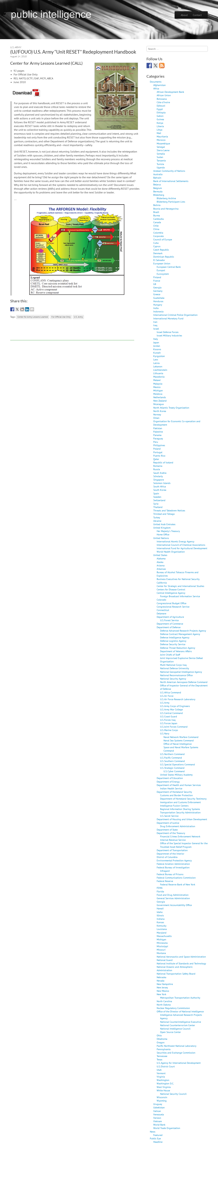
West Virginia (164, 1087)
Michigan (158, 390)
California (162, 582)
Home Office (163, 534)
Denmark (157, 253)
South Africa (159, 486)
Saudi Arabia (159, 472)
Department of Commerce (170, 623)
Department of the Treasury (171, 833)
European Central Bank (169, 266)
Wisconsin (162, 1097)
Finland (157, 277)
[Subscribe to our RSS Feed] (162, 65)
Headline (157, 1141)
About (184, 15)
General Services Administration (173, 898)
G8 (154, 284)
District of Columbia (167, 857)
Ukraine (157, 520)
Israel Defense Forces (167, 332)
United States (160, 555)
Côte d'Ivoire (163, 102)
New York (161, 994)
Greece (156, 294)
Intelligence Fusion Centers (174, 805)
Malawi (157, 380)
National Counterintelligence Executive (180, 1021)
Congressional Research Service (173, 606)
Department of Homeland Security (174, 791)
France (156, 280)
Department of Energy (168, 781)
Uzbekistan (159, 1107)
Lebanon (157, 366)
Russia (156, 469)
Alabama (161, 558)
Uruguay (157, 1104)
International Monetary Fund (168, 318)
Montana (161, 953)
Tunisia (160, 164)
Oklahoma (162, 1038)
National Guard (165, 960)
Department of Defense (169, 627)
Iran (155, 321)
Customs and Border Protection (176, 795)
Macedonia (159, 376)
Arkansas (161, 568)
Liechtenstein (160, 369)
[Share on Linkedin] (27, 309)
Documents (155, 81)
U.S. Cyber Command (174, 771)
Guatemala (158, 297)
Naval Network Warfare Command (181, 737)
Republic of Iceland (163, 462)
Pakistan (157, 428)
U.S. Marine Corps (169, 730)
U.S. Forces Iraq (168, 719)
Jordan (156, 345)
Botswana (162, 98)
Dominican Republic (163, 256)
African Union (164, 95)
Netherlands (159, 397)
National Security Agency (173, 678)
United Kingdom (161, 527)
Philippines (159, 445)
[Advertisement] (72, 332)
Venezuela (158, 1114)
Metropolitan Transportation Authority (180, 997)
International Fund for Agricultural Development (182, 548)
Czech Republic (161, 249)
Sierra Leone (163, 150)
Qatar (156, 459)
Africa (156, 88)
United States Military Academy (176, 774)
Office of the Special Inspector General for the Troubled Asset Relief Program (184, 845)
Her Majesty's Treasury (168, 531)
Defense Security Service (172, 644)
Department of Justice (168, 822)
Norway (157, 414)
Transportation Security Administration (180, 812)
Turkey (156, 517)
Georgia (157, 287)
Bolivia (156, 205)
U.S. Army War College (171, 709)
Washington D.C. (165, 1083)
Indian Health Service (171, 788)
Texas (159, 1059)
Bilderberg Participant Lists (171, 201)
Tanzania (161, 160)
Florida (160, 891)
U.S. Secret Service (169, 815)
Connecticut (163, 610)
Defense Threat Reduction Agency (177, 647)
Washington (163, 1080)
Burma (156, 215)
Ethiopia (161, 112)
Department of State (167, 829)
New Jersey (162, 987)
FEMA (159, 887)
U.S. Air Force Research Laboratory (177, 699)
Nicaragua (158, 404)
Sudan (160, 157)
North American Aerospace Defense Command (183, 682)
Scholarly (158, 476)
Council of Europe (162, 239)
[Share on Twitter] (17, 309)
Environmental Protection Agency (174, 860)
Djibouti (161, 105)
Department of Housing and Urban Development (182, 819)
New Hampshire (165, 984)
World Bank (159, 1124)
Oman (156, 417)
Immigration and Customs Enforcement (180, 802)
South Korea (159, 489)
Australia (157, 174)
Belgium (157, 188)
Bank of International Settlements (170, 181)
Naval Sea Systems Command (179, 740)
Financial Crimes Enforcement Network (180, 836)
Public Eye (155, 1138)
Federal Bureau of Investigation (173, 867)
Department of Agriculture (170, 616)
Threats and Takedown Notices (169, 510)
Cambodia (158, 218)
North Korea (159, 411)
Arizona (161, 565)
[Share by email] (32, 309)
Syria (155, 503)
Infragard (165, 870)
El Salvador (159, 260)
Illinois (160, 915)
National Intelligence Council (175, 1028)
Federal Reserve (165, 881)
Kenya (160, 122)
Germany (157, 290)
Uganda (161, 167)
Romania (157, 465)
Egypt (160, 109)
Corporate (158, 236)
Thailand (157, 507)
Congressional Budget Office (171, 603)
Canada (157, 222)
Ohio (159, 1035)
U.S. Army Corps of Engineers (175, 706)
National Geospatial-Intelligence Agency (181, 671)
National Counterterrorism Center (177, 1025)
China (156, 229)
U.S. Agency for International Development (179, 1062)
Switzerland (159, 500)
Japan (156, 342)
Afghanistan (159, 85)
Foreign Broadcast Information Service (180, 596)
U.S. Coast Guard (168, 716)
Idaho (160, 912)
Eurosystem (163, 273)
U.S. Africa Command (170, 692)
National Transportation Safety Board (176, 973)
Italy (155, 338)
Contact (197, 15)
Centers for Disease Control (171, 589)
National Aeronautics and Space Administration (181, 956)
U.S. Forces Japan (168, 723)
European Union (161, 263)
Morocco (161, 139)
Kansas (160, 922)
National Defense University (174, 668)
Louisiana (162, 929)
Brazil (156, 212)
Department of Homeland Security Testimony (183, 798)
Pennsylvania (163, 1049)
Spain (156, 493)
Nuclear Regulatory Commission (173, 1008)
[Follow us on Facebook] (149, 65)
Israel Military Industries (169, 335)
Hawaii (160, 908)
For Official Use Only (61, 316)
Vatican (157, 1111)
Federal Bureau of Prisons (170, 874)
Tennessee (162, 1056)
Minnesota (162, 942)
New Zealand (160, 400)
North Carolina (164, 1001)
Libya (159, 129)
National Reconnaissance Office (176, 675)
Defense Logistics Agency (173, 640)
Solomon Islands (161, 483)
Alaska (160, 562)
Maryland (161, 932)
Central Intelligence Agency (171, 592)
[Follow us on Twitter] (155, 65)
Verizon (157, 1117)
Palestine (158, 431)
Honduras (158, 301)
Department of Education (170, 778)
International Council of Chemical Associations (181, 544)
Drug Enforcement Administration (177, 826)
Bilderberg (158, 194)
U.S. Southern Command (172, 761)
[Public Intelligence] (51, 14)
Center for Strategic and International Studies (180, 586)
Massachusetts (164, 936)
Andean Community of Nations (169, 170)
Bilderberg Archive (166, 198)
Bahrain (157, 177)
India (156, 308)
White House (163, 1090)
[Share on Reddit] (22, 309)
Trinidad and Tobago (164, 513)
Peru (155, 441)
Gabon (160, 115)
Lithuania (158, 373)
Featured (157, 1135)
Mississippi (162, 946)
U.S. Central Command (171, 713)
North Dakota (164, 1004)
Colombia (158, 232)
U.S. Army (15, 47)
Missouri (161, 949)
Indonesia (158, 311)
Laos (155, 359)
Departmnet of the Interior (170, 853)
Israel (156, 328)
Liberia (160, 126)
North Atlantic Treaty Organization (171, 407)
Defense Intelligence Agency (174, 637)
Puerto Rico (159, 455)
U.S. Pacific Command (171, 757)
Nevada (160, 980)
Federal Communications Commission (176, 877)
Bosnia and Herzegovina (165, 208)
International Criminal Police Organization (175, 314)
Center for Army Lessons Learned (32, 316)
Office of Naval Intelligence (178, 743)
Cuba (156, 242)
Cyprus (156, 246)
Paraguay (158, 438)
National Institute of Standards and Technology (181, 963)
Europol (161, 270)
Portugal (157, 452)
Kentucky (161, 925)
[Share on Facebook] (12, 309)
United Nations (161, 538)
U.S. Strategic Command (172, 767)
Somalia (161, 153)
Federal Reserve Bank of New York (177, 884)
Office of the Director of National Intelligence (180, 1011)
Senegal (161, 146)
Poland (157, 448)
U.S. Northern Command (172, 754)
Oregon (161, 1042)
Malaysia (157, 383)
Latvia (156, 363)
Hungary (157, 304)
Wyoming (162, 1100)
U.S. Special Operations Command (177, 764)
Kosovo (157, 349)
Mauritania (162, 136)
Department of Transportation (172, 850)
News (152, 1131)
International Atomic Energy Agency (175, 541)
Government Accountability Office (174, 905)
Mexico (157, 387)
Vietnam (157, 1121)
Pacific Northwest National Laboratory (176, 1045)
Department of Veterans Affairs (176, 651)
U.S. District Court (166, 1066)
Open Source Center (170, 1032)
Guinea (160, 119)
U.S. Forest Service (169, 620)
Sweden (157, 496)
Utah (159, 1069)
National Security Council (173, 1093)
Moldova (157, 393)
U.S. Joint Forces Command (174, 726)
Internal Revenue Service (173, 839)
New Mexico (163, 990)
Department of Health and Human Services (179, 785)
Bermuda (157, 191)
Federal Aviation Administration (173, 863)
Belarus (157, 184)
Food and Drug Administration (173, 894)
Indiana (161, 918)
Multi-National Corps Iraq (173, 664)
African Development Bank (170, 91)
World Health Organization (171, 551)
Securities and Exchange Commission (176, 1052)
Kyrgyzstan (159, 356)
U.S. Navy (164, 733)
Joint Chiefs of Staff (170, 654)
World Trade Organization (166, 1128)
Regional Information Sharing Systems (180, 809)
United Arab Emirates (164, 524)
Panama (157, 435)
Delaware (161, 613)
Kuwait (157, 352)
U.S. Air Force (166, 695)
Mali (159, 133)
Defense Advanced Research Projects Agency (183, 630)
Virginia (161, 1076)
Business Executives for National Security (178, 579)
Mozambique (163, 143)
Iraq (155, 325)
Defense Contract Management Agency (180, 634)
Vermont (161, 1073)
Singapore (158, 479)
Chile (156, 225)
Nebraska (161, 977)
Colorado (161, 599)
